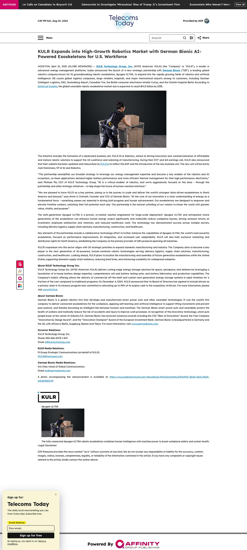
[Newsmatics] (20, 285)
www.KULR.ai (50, 289)
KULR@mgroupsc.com (50, 356)
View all (240, 4)
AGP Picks (9, 4)
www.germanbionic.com (145, 323)
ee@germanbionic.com (57, 370)
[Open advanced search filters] (191, 38)
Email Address (17, 522)
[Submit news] (20, 264)
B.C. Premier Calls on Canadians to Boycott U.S (41, 4)
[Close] (55, 494)
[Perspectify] (20, 271)
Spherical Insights (47, 86)
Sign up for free (31, 535)
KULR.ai (104, 164)
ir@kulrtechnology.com (57, 342)
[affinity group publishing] (20, 278)
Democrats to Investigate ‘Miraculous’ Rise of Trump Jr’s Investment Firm (131, 4)
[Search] (184, 38)
